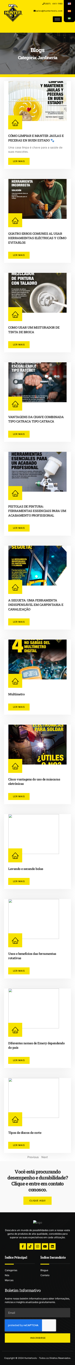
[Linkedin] (52, 1246)
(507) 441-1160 (54, 3)
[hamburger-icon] (57, 19)
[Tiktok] (30, 1246)
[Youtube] (45, 1246)
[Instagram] (37, 1246)
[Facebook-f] (23, 1246)
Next (44, 1157)
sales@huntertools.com (49, 11)
